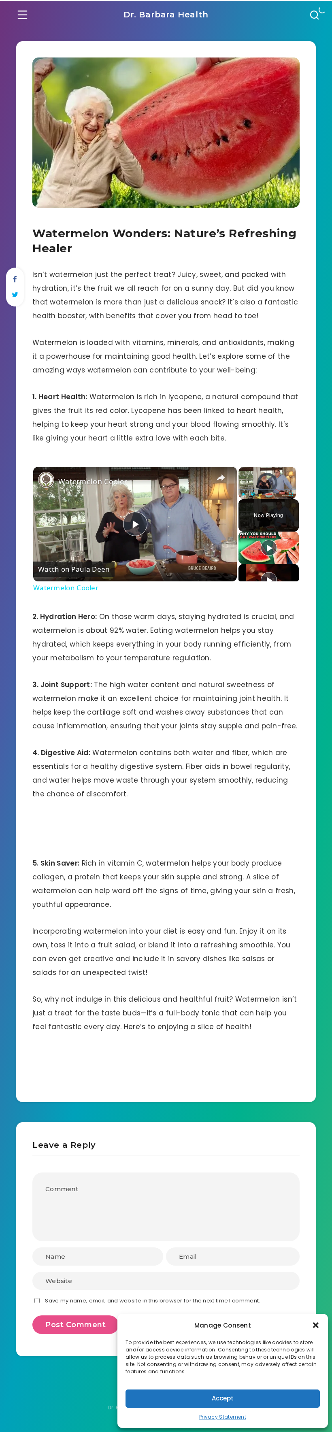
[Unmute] (253, 494)
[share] (220, 477)
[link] (46, 480)
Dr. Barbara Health (166, 14)
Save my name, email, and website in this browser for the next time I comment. (152, 1300)
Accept (223, 1398)
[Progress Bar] (267, 489)
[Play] (243, 494)
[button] (316, 1325)
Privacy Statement (222, 1416)
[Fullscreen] (291, 494)
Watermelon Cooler (92, 481)
